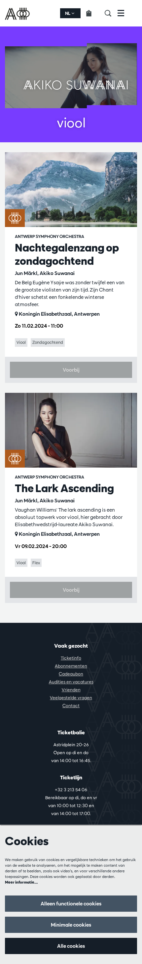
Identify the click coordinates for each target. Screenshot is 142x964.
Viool (21, 342)
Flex (36, 562)
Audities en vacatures (71, 681)
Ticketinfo (71, 658)
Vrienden (71, 689)
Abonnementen (71, 665)
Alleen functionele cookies (71, 903)
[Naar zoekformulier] (111, 13)
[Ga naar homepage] (18, 13)
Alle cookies (71, 946)
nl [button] (68, 13)
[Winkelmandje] (93, 13)
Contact (71, 705)
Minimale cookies (71, 925)
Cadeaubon (71, 673)
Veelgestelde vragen (71, 697)
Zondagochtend (47, 342)
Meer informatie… (21, 882)
